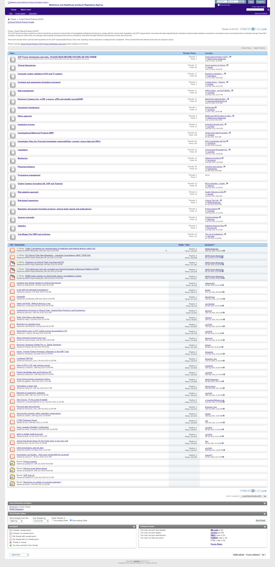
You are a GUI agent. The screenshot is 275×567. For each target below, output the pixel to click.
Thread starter (20, 245)
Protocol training (211, 209)
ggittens (28, 381)
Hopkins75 (29, 478)
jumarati (28, 292)
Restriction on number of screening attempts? (42, 482)
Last (262, 29)
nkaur (27, 319)
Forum (13, 10)
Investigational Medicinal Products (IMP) (36, 133)
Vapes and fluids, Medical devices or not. (34, 303)
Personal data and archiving (28, 406)
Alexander (29, 354)
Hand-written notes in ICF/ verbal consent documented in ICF (42, 331)
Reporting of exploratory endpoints (31, 393)
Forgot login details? (259, 7)
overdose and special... (214, 167)
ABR (27, 395)
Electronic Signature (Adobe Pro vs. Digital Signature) (39, 345)
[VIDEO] (214, 538)
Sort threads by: (39, 518)
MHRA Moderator (31, 251)
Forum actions (20, 13)
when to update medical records (30, 434)
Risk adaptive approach (28, 192)
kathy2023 (29, 374)
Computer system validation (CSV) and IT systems (40, 74)
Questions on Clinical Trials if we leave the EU (44, 262)
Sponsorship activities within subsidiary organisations (39, 413)
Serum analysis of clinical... (215, 65)
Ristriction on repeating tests (28, 324)
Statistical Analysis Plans (214, 226)
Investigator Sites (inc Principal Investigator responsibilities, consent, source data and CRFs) (59, 141)
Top (265, 496)
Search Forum (259, 48)
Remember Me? (225, 5)
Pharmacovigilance (26, 167)
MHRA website (238, 555)
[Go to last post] (224, 251)
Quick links (33, 13)
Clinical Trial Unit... (212, 200)
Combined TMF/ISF (25, 358)
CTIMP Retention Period (27, 420)
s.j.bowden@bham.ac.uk (34, 402)
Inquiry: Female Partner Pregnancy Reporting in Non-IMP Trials (43, 352)
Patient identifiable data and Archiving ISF (34, 372)
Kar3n (27, 484)
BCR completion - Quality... (215, 184)
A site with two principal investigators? (32, 290)
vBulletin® (137, 561)
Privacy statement (253, 555)
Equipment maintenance (28, 108)
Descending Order (79, 520)
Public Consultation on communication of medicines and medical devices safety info (60, 248)
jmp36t (27, 450)
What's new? (26, 10)
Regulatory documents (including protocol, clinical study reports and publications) (54, 209)
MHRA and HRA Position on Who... (218, 116)
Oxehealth (21, 297)
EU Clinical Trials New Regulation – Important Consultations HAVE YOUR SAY (58, 255)
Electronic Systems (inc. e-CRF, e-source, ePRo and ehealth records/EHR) (50, 99)
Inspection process (26, 124)
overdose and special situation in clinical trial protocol (39, 283)
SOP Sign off (28, 475)
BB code (214, 530)
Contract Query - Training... (215, 82)
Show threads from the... (19, 518)
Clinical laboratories (27, 65)
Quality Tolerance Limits (214, 192)
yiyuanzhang (30, 340)
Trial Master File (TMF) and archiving (34, 234)
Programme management (29, 175)
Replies (181, 245)
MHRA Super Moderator (34, 258)
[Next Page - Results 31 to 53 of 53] (259, 29)
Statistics (22, 226)
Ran (26, 443)
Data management (26, 91)
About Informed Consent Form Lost (31, 338)
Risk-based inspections (28, 200)
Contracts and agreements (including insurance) (39, 82)
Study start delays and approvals (30, 317)
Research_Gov (31, 361)
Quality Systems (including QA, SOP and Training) (40, 184)
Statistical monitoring (213, 158)
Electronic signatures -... (214, 74)
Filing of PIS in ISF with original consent (33, 365)
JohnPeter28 (30, 326)
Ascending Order (61, 520)
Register (260, 2)
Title (11, 245)
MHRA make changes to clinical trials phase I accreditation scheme (53, 276)
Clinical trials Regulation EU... (216, 150)
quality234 (29, 464)
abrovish (28, 313)
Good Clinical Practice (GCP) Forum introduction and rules (43, 44)
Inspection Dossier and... (214, 124)
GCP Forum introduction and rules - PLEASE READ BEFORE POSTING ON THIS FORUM (57, 57)
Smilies (214, 533)
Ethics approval (25, 116)
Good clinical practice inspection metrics (33, 379)
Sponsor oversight (26, 217)
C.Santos (28, 333)
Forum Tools (245, 48)
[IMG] (213, 535)
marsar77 (28, 457)
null (26, 423)
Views (187, 245)
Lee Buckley (29, 299)
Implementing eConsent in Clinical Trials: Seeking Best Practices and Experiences (51, 310)
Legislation (23, 150)
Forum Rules (216, 544)
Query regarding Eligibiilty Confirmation (33, 427)
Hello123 (28, 388)
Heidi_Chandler (31, 429)
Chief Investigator (212, 217)
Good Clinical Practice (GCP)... (217, 57)
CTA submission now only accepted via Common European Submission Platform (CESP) (62, 269)
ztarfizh (28, 416)
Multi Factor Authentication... (216, 99)
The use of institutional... (214, 234)
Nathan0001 (30, 285)
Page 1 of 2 (246, 29)
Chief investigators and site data (30, 448)
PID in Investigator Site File (215, 141)
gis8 (26, 436)
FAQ (10, 13)
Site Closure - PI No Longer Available (32, 400)
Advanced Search (261, 13)
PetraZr (28, 347)
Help (251, 2)
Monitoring (23, 158)
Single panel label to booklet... (217, 133)
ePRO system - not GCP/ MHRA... (218, 91)
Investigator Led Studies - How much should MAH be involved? (43, 455)
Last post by (209, 245)
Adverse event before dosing (35, 468)
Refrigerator (209, 108)
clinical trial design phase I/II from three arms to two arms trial (42, 441)
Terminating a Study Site (27, 386)
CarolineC (29, 368)
